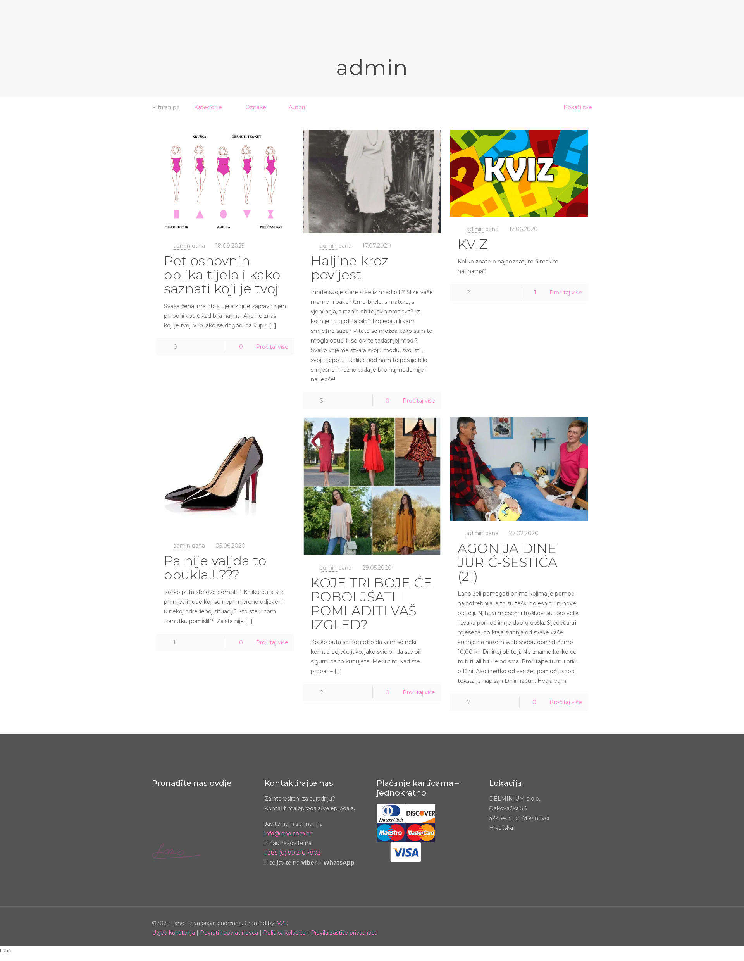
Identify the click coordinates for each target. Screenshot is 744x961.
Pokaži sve (577, 107)
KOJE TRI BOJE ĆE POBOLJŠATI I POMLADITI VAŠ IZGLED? (371, 604)
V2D (283, 923)
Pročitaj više (272, 346)
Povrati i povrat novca (229, 932)
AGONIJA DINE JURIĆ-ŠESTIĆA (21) (507, 562)
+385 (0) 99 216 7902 (292, 852)
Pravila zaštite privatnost (344, 932)
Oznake (255, 107)
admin (181, 245)
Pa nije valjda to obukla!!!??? (215, 568)
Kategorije (208, 107)
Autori (297, 107)
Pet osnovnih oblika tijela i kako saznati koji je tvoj (222, 275)
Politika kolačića (284, 932)
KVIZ (472, 244)
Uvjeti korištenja (173, 932)
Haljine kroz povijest (349, 268)
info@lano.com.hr (288, 833)
